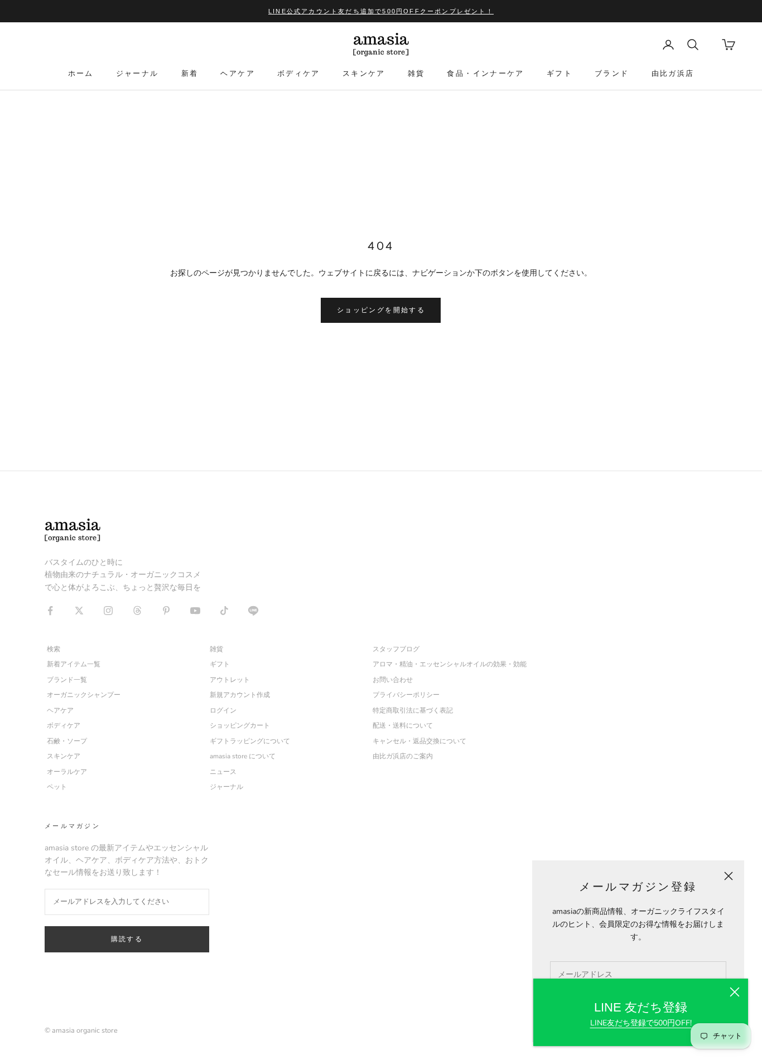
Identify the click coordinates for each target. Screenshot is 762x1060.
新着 (190, 73)
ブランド (612, 73)
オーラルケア (67, 771)
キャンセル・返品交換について (419, 741)
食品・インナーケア (485, 73)
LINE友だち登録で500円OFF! (641, 1023)
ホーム (81, 73)
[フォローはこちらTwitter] (79, 610)
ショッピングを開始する (381, 310)
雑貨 (416, 73)
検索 (53, 649)
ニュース (223, 771)
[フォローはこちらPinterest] (166, 610)
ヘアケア (237, 73)
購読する (127, 939)
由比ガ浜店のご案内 (403, 756)
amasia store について (243, 756)
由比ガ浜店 (673, 73)
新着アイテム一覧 (73, 664)
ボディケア (298, 73)
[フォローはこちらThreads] (137, 610)
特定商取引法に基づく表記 (413, 710)
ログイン (223, 710)
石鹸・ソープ (67, 741)
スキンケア (364, 73)
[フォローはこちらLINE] (253, 610)
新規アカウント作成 (240, 694)
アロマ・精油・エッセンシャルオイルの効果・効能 (450, 664)
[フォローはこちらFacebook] (50, 610)
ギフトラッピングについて (250, 741)
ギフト (559, 73)
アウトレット (230, 679)
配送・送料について (403, 725)
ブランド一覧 (67, 679)
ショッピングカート (240, 725)
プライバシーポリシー (406, 694)
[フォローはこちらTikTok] (224, 610)
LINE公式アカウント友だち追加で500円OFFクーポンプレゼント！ (381, 11)
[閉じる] (735, 992)
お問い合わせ (393, 679)
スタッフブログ (396, 649)
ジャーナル (137, 73)
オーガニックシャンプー (83, 694)
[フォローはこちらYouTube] (195, 610)
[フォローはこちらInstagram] (108, 610)
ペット (57, 786)
